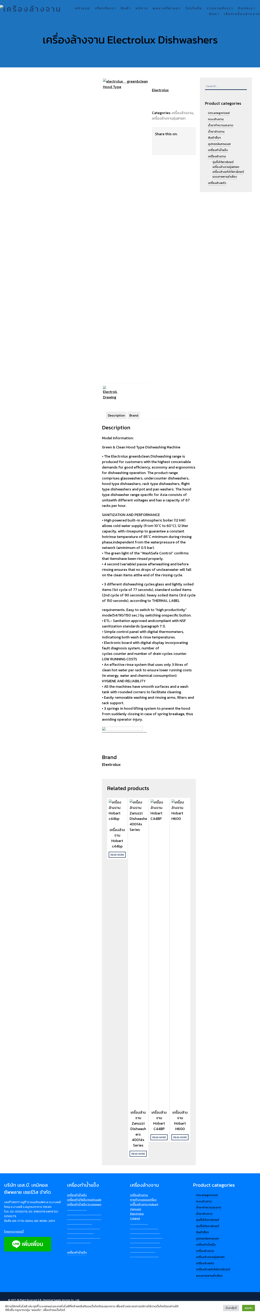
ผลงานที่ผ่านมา (167, 8)
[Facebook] (159, 141)
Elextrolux (160, 90)
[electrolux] (125, 87)
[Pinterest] (175, 141)
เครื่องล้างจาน (182, 113)
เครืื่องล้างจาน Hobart (144, 1204)
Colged (135, 1218)
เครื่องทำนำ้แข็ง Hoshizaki (84, 1199)
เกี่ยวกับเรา (105, 8)
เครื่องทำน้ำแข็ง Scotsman (84, 1204)
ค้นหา (214, 14)
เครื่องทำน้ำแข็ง (218, 150)
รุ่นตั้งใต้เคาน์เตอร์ (223, 162)
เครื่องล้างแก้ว (217, 182)
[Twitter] (159, 148)
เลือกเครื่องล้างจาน (242, 14)
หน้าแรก (82, 8)
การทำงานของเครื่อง (143, 1199)
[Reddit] (183, 141)
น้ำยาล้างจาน (216, 131)
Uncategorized (219, 112)
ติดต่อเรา (246, 8)
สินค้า (126, 8)
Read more (117, 855)
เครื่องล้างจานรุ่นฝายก (168, 118)
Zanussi (135, 1209)
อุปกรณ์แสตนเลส (219, 143)
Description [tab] (116, 415)
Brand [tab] (133, 415)
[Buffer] (181, 133)
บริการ (142, 8)
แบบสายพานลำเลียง (224, 177)
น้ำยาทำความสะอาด (220, 125)
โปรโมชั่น (193, 8)
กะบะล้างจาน (216, 119)
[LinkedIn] (167, 141)
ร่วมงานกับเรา (220, 8)
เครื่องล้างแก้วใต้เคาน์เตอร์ (228, 172)
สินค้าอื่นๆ (214, 137)
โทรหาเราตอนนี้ (14, 1231)
